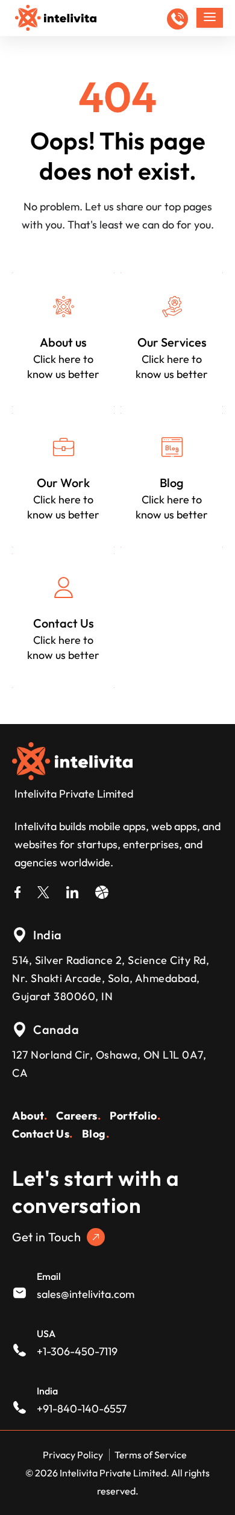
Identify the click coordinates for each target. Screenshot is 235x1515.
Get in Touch (46, 1236)
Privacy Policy (73, 1455)
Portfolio (135, 1116)
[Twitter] (43, 890)
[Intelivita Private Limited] (72, 760)
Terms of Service (150, 1455)
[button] (177, 19)
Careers (78, 1116)
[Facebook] (17, 890)
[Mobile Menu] (209, 18)
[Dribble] (101, 890)
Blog (96, 1134)
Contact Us (42, 1134)
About (29, 1116)
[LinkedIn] (72, 890)
